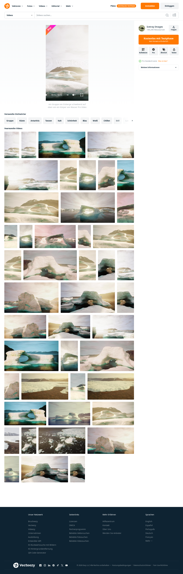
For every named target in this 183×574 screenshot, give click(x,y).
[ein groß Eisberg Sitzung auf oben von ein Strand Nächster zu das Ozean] (31, 297)
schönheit (72, 120)
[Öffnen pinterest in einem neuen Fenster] (53, 565)
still (117, 120)
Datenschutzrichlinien (142, 565)
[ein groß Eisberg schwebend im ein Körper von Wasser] (31, 356)
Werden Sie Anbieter (112, 533)
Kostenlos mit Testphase (159, 39)
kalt (59, 120)
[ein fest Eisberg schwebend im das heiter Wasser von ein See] (111, 386)
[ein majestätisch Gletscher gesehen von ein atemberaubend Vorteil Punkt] (11, 440)
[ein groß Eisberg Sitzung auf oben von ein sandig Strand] (111, 440)
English (148, 521)
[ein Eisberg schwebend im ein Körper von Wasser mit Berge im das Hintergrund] (87, 265)
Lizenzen (73, 521)
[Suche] (167, 15)
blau (85, 120)
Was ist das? (162, 61)
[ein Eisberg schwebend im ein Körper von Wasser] (113, 236)
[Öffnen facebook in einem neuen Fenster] (40, 565)
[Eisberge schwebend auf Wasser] (28, 440)
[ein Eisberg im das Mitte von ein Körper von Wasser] (50, 265)
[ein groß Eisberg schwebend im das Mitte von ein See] (10, 236)
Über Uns (107, 529)
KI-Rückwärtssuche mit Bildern (42, 545)
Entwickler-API (34, 541)
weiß (95, 120)
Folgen (173, 30)
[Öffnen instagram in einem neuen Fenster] (45, 565)
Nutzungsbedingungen (121, 565)
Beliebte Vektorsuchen (79, 533)
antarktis (35, 120)
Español (149, 525)
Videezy (31, 529)
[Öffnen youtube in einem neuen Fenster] (66, 565)
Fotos (29, 6)
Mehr (68, 6)
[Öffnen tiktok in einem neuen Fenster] (58, 565)
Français (149, 537)
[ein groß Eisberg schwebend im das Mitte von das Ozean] (11, 469)
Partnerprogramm (77, 529)
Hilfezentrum (108, 521)
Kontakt (106, 525)
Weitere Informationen (150, 67)
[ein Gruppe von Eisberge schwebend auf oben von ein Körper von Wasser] (11, 145)
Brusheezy (33, 521)
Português (150, 529)
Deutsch (149, 533)
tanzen (48, 120)
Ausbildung (33, 537)
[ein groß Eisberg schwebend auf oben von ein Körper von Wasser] (61, 145)
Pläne (113, 6)
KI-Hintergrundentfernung (40, 549)
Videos (42, 6)
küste (22, 120)
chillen (107, 120)
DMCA (72, 525)
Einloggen (169, 6)
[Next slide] (130, 120)
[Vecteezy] (7, 6)
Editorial (55, 6)
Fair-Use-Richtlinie (160, 565)
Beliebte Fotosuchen (78, 537)
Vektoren (16, 6)
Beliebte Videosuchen (79, 541)
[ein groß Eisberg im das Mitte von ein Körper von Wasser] (106, 175)
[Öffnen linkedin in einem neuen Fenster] (49, 565)
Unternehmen (34, 533)
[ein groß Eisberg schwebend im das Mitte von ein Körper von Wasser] (87, 175)
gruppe (10, 120)
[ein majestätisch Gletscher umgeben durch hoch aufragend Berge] (44, 386)
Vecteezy (32, 525)
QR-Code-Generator (37, 552)
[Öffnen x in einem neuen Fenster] (62, 565)
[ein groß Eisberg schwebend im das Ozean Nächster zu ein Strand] (11, 386)
